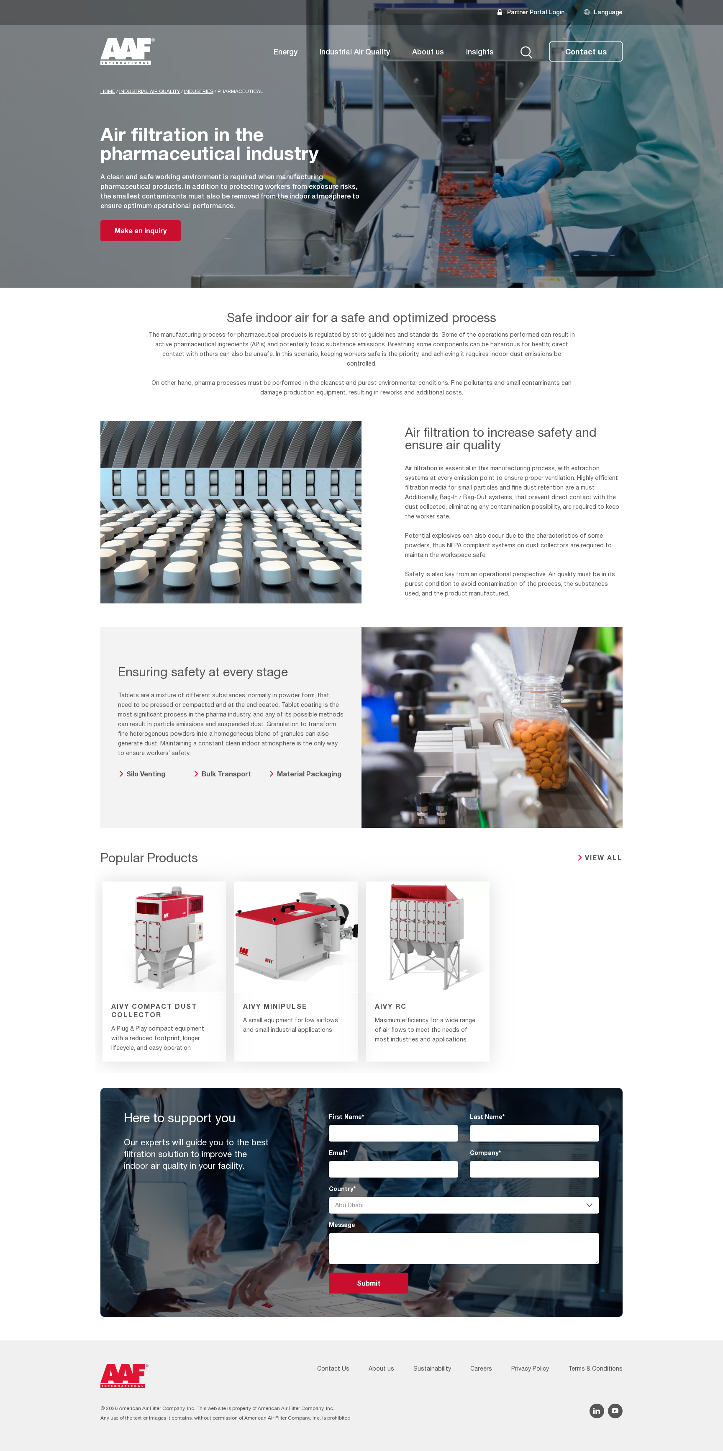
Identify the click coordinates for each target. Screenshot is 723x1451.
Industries (198, 91)
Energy (285, 51)
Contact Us (333, 1368)
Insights (480, 51)
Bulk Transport (226, 774)
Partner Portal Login (535, 11)
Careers (481, 1368)
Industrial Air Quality (355, 51)
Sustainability (432, 1368)
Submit (368, 1283)
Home (107, 91)
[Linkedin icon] (597, 1411)
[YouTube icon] (615, 1411)
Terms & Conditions (595, 1368)
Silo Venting (145, 774)
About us (428, 51)
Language (608, 11)
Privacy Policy (530, 1368)
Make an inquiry (141, 231)
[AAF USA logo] (127, 51)
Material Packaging (309, 774)
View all (604, 857)
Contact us (586, 51)
